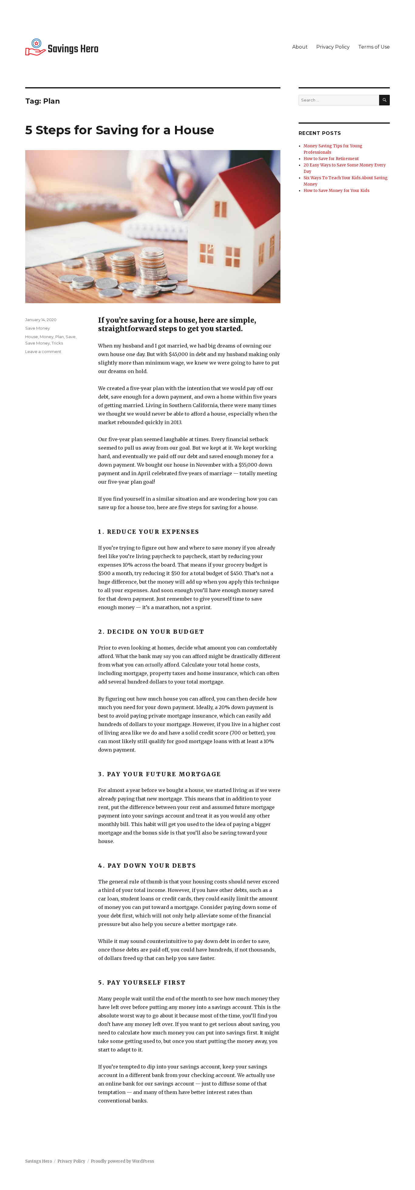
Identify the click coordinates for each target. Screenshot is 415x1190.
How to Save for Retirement (331, 158)
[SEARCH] (384, 100)
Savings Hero (38, 1161)
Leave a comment (43, 351)
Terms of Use (374, 47)
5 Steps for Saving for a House (119, 129)
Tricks (57, 343)
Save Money (37, 328)
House (31, 336)
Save (71, 336)
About (300, 47)
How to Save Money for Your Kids (336, 190)
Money (46, 336)
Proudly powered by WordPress (122, 1161)
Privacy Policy (333, 47)
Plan (59, 336)
